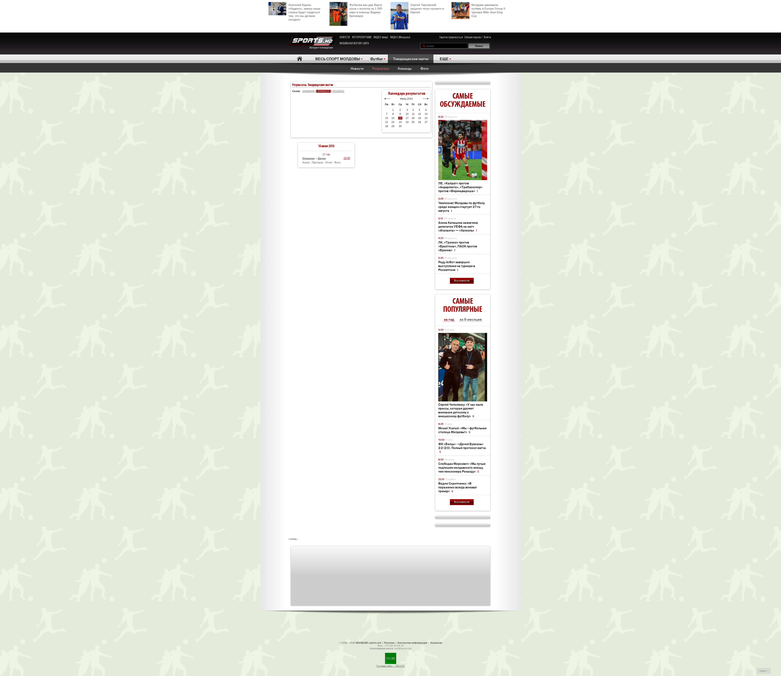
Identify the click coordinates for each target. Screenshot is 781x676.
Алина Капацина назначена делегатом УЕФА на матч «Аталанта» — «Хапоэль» (458, 226)
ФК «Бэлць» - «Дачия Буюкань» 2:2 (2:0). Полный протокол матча (462, 447)
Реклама (389, 642)
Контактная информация (412, 642)
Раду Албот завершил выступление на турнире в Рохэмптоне (456, 266)
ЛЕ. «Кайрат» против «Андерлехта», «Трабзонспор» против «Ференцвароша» (460, 187)
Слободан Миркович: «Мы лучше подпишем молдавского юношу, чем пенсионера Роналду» (461, 467)
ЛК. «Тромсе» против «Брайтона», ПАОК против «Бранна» (457, 246)
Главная (299, 58)
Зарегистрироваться (451, 37)
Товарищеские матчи (410, 58)
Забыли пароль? (473, 37)
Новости (357, 68)
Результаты (380, 68)
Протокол (317, 162)
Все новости (461, 280)
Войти (487, 37)
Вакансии (436, 642)
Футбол (376, 58)
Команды (405, 68)
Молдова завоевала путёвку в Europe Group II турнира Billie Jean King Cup (488, 10)
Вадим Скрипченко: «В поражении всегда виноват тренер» (457, 487)
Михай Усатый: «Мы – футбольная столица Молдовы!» (462, 430)
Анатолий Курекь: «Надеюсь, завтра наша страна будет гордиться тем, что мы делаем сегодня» (304, 12)
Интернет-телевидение (322, 47)
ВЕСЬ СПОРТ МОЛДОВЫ (337, 58)
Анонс (306, 162)
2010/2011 (338, 91)
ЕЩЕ (444, 58)
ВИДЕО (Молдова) (400, 37)
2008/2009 (308, 91)
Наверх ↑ (763, 671)
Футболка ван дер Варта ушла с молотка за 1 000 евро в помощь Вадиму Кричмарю (365, 10)
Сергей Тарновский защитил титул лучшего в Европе (427, 8)
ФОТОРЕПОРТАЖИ (361, 37)
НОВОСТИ (345, 37)
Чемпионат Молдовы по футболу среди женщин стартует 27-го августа (461, 206)
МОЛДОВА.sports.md (368, 642)
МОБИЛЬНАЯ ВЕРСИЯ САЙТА (354, 43)
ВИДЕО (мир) (381, 37)
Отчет (329, 162)
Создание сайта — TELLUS (390, 666)
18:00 (347, 158)
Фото (424, 68)
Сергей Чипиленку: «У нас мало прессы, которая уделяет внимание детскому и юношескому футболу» (460, 410)
